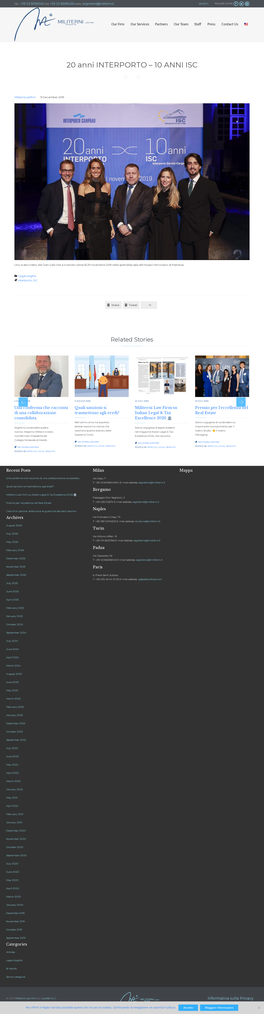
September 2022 (16, 739)
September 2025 (16, 574)
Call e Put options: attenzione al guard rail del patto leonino (41, 511)
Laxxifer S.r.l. (48, 998)
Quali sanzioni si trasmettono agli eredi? (30, 486)
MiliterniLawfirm (25, 97)
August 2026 (14, 525)
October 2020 (14, 847)
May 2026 (12, 541)
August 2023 (14, 673)
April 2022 (12, 772)
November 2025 (15, 566)
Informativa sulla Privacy (230, 998)
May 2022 (12, 764)
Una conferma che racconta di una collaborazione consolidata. (41, 412)
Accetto (188, 1007)
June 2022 (12, 756)
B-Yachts (11, 968)
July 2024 (12, 640)
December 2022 (15, 723)
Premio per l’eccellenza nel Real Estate (28, 502)
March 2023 (13, 698)
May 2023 (12, 690)
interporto (25, 280)
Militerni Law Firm (26, 998)
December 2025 (15, 558)
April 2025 (12, 599)
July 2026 (12, 533)
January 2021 (14, 822)
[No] (259, 1008)
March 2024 (13, 665)
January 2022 (14, 789)
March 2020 (13, 896)
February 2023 (15, 706)
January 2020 (14, 904)
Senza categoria (15, 976)
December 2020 (16, 830)
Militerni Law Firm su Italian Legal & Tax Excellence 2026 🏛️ (156, 412)
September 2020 (16, 855)
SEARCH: (203, 3)
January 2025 (14, 616)
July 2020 (12, 863)
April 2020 (12, 888)
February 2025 (15, 607)
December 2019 (15, 913)
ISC (35, 280)
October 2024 (14, 624)
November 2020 (16, 838)
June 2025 (12, 591)
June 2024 (12, 649)
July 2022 (12, 748)
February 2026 (15, 550)
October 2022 (14, 731)
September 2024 (16, 632)
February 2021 (14, 814)
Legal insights (27, 276)
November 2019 (15, 921)
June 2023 (12, 682)
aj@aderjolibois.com (150, 579)
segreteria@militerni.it (152, 482)
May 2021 (12, 797)
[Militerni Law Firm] (54, 24)
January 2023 (14, 715)
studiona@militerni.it (147, 521)
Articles (32, 451)
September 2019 (16, 937)
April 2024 (12, 657)
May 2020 (12, 880)
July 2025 (12, 583)
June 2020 (12, 871)
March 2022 (13, 781)
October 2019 (14, 929)
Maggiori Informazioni (219, 1007)
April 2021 (12, 805)
